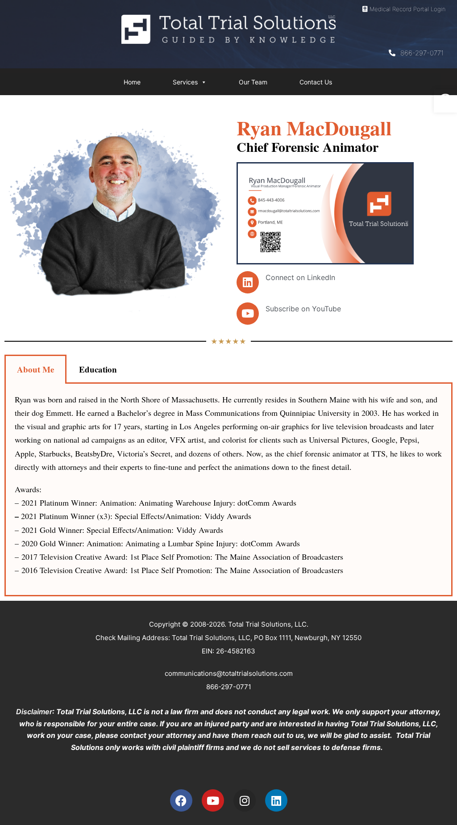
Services (185, 82)
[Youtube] (213, 800)
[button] (445, 101)
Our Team (253, 82)
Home (132, 82)
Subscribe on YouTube (303, 308)
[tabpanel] (228, 490)
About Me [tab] (35, 369)
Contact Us (315, 82)
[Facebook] (181, 800)
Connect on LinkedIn (300, 277)
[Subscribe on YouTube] (248, 313)
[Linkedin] (276, 800)
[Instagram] (244, 800)
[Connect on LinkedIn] (248, 282)
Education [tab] (98, 369)
